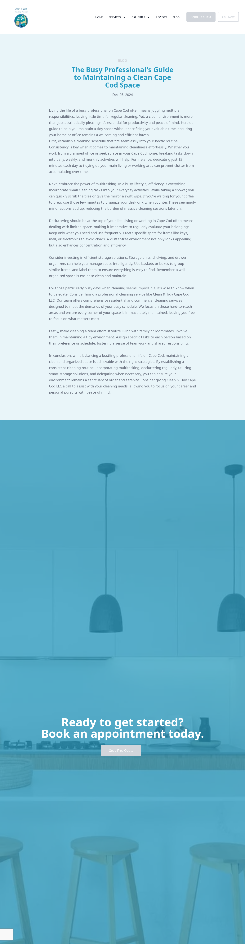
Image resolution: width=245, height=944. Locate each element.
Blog (176, 17)
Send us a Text (201, 17)
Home (99, 17)
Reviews (161, 17)
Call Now (228, 17)
